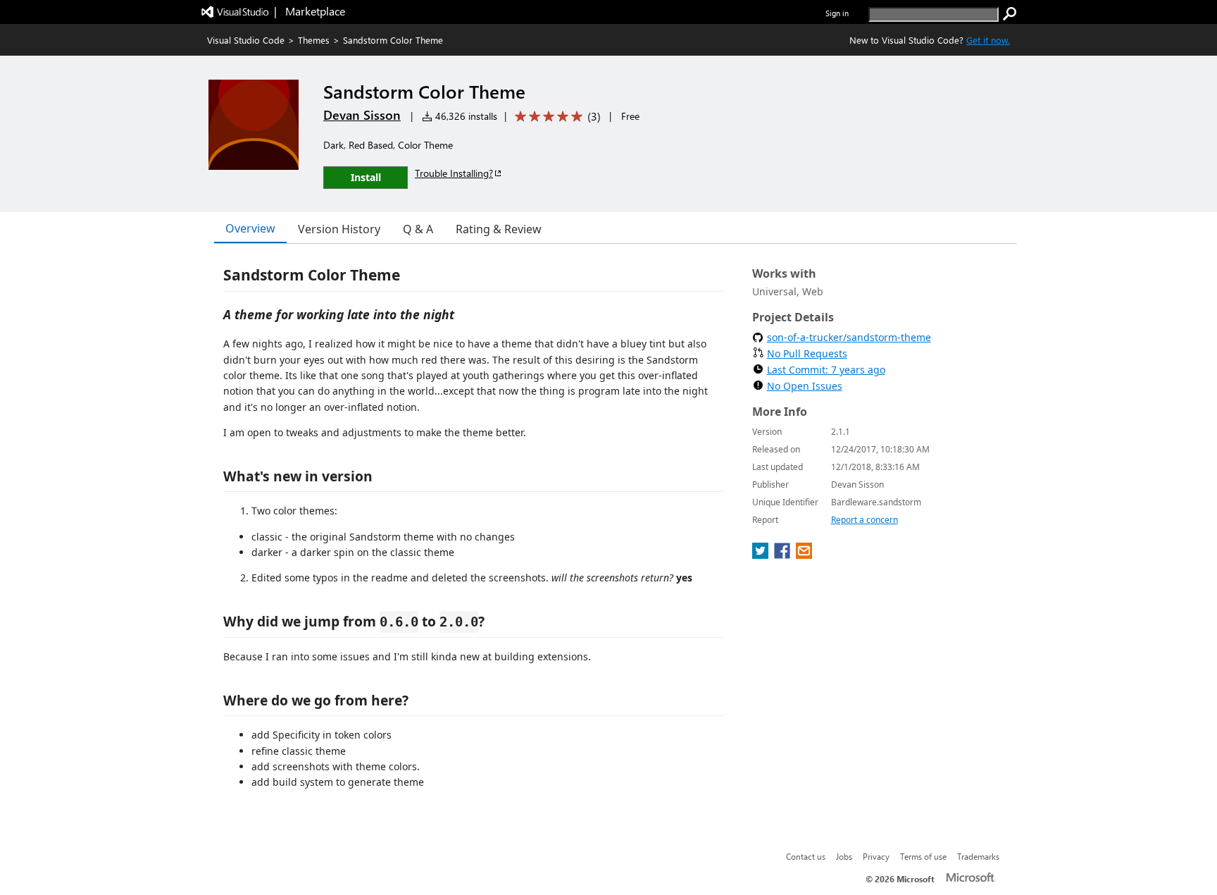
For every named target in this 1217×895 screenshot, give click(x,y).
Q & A (418, 229)
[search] (1010, 14)
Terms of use (923, 856)
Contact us (805, 856)
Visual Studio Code (246, 40)
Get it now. (988, 40)
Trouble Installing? (454, 173)
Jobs (844, 856)
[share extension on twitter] (762, 554)
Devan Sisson (362, 114)
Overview (250, 228)
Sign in (837, 13)
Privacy (876, 856)
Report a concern (864, 520)
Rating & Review (499, 229)
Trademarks (978, 856)
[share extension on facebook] (783, 554)
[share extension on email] (803, 554)
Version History (339, 229)
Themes (314, 40)
